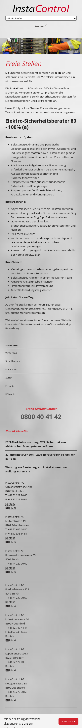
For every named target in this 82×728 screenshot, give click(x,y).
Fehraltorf (10, 385)
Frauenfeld (11, 369)
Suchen (46, 26)
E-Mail (12, 508)
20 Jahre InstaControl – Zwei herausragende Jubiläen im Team (40, 457)
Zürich (8, 377)
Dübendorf (11, 394)
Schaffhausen (12, 361)
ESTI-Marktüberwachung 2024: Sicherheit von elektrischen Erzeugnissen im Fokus (35, 444)
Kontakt (10, 503)
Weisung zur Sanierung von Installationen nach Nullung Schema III (37, 469)
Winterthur (11, 352)
